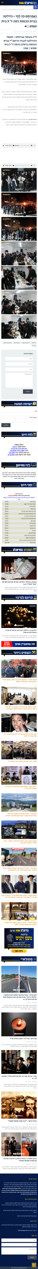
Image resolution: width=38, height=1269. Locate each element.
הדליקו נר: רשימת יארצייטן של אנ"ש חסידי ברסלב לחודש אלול (21, 631)
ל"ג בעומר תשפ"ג (26, 343)
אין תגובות (16, 31)
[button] (35, 6)
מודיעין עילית (17, 343)
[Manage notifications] (33, 1264)
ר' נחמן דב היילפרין (7, 343)
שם (36, 411)
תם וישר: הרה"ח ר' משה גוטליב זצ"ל (23, 1038)
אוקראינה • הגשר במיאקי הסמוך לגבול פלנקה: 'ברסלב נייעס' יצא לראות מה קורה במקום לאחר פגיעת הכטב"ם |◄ (20, 997)
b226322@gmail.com (24, 1230)
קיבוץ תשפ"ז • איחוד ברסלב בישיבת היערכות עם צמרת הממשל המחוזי (20, 1159)
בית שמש (34, 343)
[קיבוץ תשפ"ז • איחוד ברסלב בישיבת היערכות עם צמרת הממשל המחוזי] (19, 1144)
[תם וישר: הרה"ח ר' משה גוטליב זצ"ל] (19, 1024)
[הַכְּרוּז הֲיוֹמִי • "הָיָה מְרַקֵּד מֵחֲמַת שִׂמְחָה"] (19, 1105)
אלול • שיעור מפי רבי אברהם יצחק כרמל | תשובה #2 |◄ (19, 1077)
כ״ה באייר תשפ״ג (26, 31)
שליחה (6, 425)
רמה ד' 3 (34, 345)
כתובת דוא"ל (33, 417)
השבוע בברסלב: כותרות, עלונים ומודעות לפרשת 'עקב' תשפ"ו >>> (19, 583)
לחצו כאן (27, 1190)
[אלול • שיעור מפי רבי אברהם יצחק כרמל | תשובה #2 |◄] (19, 1062)
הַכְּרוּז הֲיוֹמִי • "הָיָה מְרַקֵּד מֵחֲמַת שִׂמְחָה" (22, 1121)
